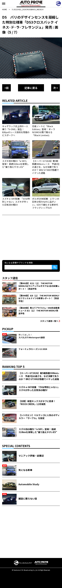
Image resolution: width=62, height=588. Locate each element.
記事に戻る (31, 88)
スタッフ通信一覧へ (49, 321)
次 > (55, 88)
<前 (6, 88)
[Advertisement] (23, 237)
